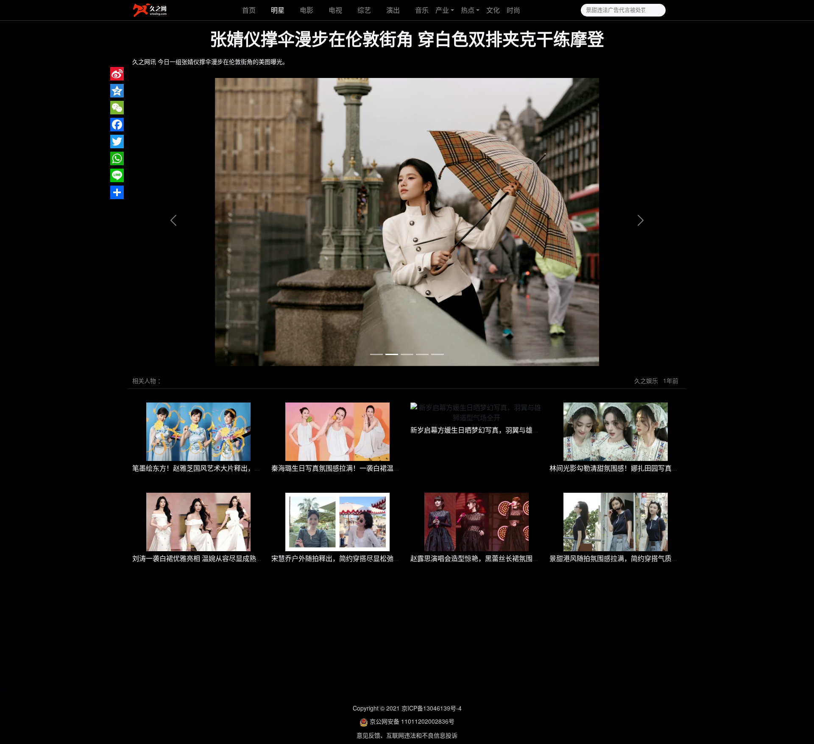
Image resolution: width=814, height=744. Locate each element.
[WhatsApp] (117, 158)
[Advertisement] (407, 635)
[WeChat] (117, 107)
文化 (493, 10)
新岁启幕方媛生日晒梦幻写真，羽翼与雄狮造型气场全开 (495, 430)
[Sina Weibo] (117, 73)
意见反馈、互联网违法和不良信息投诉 (407, 735)
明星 (277, 10)
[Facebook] (117, 124)
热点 (467, 10)
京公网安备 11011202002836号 (412, 721)
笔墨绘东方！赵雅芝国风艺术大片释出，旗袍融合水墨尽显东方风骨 (234, 468)
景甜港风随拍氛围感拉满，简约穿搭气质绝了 (617, 558)
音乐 (422, 10)
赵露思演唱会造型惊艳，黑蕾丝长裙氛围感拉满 (481, 558)
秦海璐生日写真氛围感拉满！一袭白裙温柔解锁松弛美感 (356, 468)
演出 (393, 10)
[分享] (117, 192)
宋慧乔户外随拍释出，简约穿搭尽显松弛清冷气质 (346, 558)
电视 (335, 10)
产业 (442, 10)
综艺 (364, 10)
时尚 (513, 10)
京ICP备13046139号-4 (431, 708)
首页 (248, 10)
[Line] (117, 175)
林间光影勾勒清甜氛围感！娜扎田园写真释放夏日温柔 (630, 468)
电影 (306, 10)
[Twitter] (117, 141)
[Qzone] (117, 90)
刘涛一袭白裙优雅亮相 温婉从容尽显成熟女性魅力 (207, 558)
